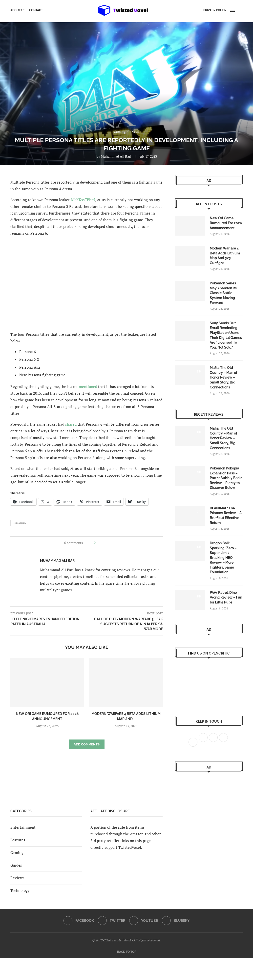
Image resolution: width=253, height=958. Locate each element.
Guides (16, 865)
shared (71, 424)
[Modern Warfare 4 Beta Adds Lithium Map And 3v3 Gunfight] (126, 682)
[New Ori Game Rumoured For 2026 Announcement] (47, 682)
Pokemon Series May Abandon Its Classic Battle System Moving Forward (223, 292)
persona (20, 522)
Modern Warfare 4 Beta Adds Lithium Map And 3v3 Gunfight (225, 255)
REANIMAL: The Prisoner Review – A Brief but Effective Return (226, 515)
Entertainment (23, 827)
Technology (20, 890)
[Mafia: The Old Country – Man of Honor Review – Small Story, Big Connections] (190, 375)
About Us (17, 10)
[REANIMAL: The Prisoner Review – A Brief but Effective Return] (190, 516)
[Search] (240, 10)
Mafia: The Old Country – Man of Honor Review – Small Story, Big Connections (223, 377)
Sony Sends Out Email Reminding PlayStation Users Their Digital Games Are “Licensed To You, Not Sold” (226, 335)
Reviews (17, 877)
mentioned (88, 386)
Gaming (16, 852)
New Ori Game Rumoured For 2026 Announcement (226, 223)
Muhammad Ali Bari (116, 156)
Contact (36, 10)
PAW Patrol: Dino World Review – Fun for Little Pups (226, 597)
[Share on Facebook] (100, 542)
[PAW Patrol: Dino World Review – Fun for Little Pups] (190, 600)
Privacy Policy (215, 10)
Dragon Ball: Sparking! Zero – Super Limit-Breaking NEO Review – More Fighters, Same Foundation (223, 557)
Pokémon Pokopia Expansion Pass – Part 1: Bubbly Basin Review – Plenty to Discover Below (226, 478)
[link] (83, 199)
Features (17, 839)
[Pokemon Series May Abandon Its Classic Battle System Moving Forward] (190, 291)
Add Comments (87, 744)
